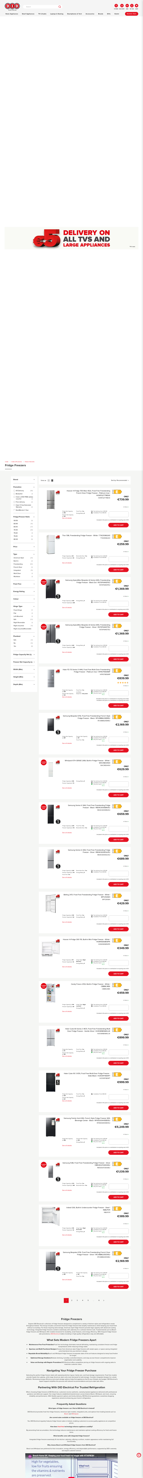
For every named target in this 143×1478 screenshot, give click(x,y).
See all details (67, 518)
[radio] (49, 480)
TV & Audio (42, 14)
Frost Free (79, 511)
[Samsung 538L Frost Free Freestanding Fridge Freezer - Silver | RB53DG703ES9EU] (51, 1172)
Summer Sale (131, 14)
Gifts (109, 14)
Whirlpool (75, 1414)
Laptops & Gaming (56, 14)
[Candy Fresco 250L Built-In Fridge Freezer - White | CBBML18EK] (51, 993)
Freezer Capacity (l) (67, 558)
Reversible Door (80, 556)
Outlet (116, 14)
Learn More (103, 693)
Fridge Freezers (29, 461)
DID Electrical (55, 1334)
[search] (59, 6)
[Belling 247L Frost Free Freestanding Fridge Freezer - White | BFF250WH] (51, 904)
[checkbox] (24, 491)
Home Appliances (12, 14)
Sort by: (119, 480)
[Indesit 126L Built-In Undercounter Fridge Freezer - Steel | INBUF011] (51, 1216)
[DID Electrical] (12, 7)
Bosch (66, 1414)
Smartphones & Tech (74, 14)
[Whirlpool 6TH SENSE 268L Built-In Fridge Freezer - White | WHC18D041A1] (51, 769)
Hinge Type (79, 960)
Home (6, 461)
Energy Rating (80, 513)
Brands (100, 14)
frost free (61, 1426)
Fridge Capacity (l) (67, 556)
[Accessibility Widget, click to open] (139, 1455)
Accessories (90, 14)
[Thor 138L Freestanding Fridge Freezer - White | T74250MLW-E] (51, 544)
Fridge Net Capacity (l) (67, 512)
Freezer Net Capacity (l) (67, 515)
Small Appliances (28, 14)
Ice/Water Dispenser (79, 692)
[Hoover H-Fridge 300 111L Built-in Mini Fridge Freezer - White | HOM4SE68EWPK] (51, 948)
